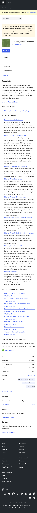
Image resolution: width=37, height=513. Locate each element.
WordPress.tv (7, 467)
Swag (22, 467)
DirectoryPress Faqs (10, 271)
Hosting (4, 449)
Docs (16, 102)
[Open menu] (34, 2)
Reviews (6, 62)
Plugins (21, 449)
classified (25, 383)
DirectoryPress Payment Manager (15, 135)
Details (6, 57)
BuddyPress (6, 482)
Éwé (7, 489)
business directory (23, 379)
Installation (7, 66)
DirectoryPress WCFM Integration (15, 197)
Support (5, 75)
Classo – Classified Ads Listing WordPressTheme (19, 309)
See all (33, 404)
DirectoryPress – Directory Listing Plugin (17, 111)
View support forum (8, 417)
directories (32, 383)
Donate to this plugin (8, 432)
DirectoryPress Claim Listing (13, 179)
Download (6, 50)
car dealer (32, 379)
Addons (4, 102)
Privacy (4, 452)
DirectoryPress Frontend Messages (15, 246)
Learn (3, 458)
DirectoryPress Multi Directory (13, 120)
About (4, 443)
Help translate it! (31, 12)
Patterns (22, 452)
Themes (10, 102)
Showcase (22, 443)
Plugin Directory (6, 7)
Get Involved (23, 458)
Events (21, 461)
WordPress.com (7, 472)
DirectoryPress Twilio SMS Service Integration (19, 233)
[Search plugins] (20, 18)
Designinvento (18, 44)
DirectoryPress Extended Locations (15, 166)
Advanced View (7, 391)
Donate (22, 464)
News (3, 446)
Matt (4, 476)
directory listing (31, 386)
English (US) (31, 375)
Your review (5, 404)
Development (8, 71)
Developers (5, 464)
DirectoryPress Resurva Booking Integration (18, 217)
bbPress (5, 479)
